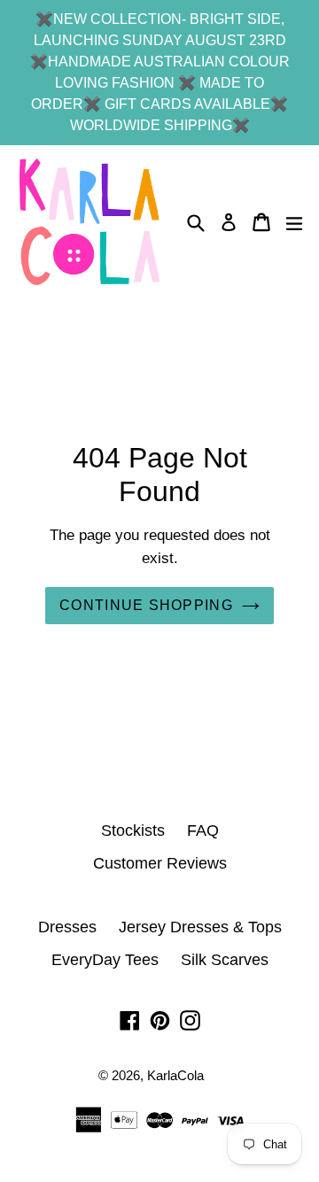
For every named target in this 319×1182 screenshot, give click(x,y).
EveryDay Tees (105, 960)
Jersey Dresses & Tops (200, 927)
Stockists (133, 830)
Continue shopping (146, 605)
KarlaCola (175, 1075)
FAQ (203, 830)
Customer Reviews (160, 863)
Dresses (67, 927)
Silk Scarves (224, 960)
